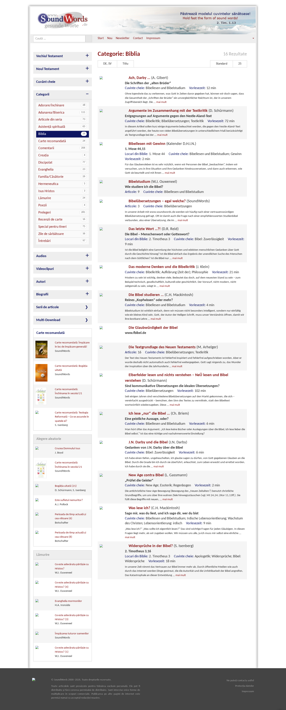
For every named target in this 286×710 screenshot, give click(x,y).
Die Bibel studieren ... (160, 295)
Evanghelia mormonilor (68, 603)
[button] (251, 38)
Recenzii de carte (61, 219)
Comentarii (61, 148)
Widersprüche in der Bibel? (161, 546)
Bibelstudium (152, 182)
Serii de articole (47, 307)
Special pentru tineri (61, 227)
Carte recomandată (61, 141)
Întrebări (61, 241)
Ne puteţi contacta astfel (240, 680)
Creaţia (61, 155)
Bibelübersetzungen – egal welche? (169, 201)
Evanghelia (61, 170)
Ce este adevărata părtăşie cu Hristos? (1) (72, 652)
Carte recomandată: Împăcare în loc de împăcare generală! (72, 347)
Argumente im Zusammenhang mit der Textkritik (180, 111)
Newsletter (123, 38)
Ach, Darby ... (148, 78)
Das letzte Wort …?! (153, 229)
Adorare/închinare (61, 105)
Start (101, 38)
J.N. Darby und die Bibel (157, 442)
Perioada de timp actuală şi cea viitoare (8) (70, 537)
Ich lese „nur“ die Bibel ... (158, 414)
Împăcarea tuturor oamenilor (72, 635)
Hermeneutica (61, 184)
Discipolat (61, 163)
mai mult (161, 102)
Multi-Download (48, 320)
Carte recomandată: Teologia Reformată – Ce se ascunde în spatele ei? (72, 419)
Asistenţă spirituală (61, 127)
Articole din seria (61, 120)
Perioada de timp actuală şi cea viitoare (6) (70, 518)
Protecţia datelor (244, 686)
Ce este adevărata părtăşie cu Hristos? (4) (72, 587)
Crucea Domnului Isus (67, 450)
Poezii (61, 205)
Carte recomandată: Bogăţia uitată (71, 370)
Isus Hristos (61, 191)
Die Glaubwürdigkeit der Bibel (153, 328)
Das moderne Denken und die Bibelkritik (168, 267)
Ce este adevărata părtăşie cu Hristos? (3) (72, 619)
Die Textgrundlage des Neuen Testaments (173, 347)
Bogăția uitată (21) (70, 488)
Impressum (153, 38)
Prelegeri (61, 212)
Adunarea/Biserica (61, 113)
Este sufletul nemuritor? (69, 502)
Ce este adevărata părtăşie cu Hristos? (72, 568)
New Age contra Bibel (157, 475)
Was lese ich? (154, 508)
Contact (138, 38)
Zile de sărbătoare (61, 234)
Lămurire (61, 198)
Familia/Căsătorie (61, 177)
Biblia (61, 134)
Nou (109, 38)
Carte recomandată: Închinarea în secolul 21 (68, 393)
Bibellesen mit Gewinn (162, 144)
